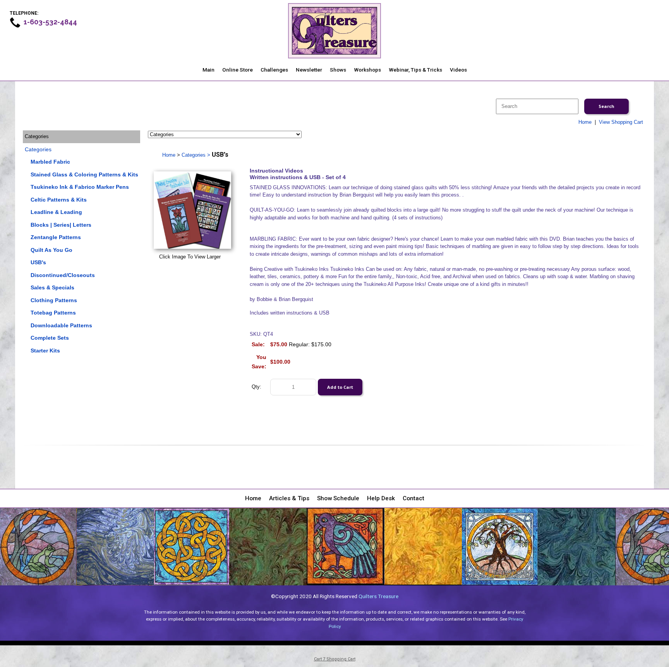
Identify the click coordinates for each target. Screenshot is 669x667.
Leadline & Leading (56, 212)
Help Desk (381, 498)
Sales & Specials (52, 287)
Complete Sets (50, 338)
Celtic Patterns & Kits (59, 200)
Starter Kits (45, 350)
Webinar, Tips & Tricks (415, 70)
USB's (38, 262)
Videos (458, 70)
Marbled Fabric (50, 162)
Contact (413, 498)
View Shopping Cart (621, 122)
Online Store (237, 70)
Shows (338, 70)
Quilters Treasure (378, 596)
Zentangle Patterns (56, 237)
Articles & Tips (289, 498)
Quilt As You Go (51, 250)
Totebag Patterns (53, 313)
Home (585, 122)
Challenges (274, 70)
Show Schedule (338, 498)
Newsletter (309, 70)
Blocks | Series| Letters (61, 225)
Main (208, 70)
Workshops (367, 70)
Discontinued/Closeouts (63, 275)
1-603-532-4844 (50, 22)
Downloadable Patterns (61, 325)
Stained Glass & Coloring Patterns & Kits (84, 174)
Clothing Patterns (54, 300)
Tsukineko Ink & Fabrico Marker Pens (80, 187)
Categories (38, 149)
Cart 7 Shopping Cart (334, 659)
